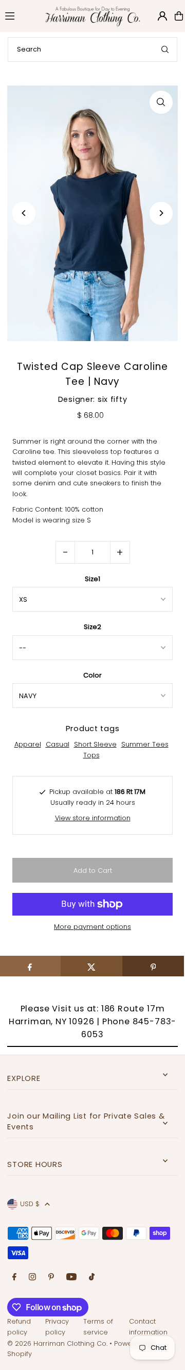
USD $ (30, 1203)
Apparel (27, 744)
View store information (93, 818)
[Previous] (23, 213)
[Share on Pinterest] (153, 966)
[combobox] (92, 49)
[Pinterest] (51, 1277)
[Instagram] (32, 1277)
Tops (91, 755)
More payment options (92, 926)
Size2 (92, 626)
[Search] (165, 49)
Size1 (92, 578)
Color (92, 675)
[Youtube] (71, 1277)
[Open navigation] (18, 15)
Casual (57, 744)
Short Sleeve (95, 744)
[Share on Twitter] (91, 966)
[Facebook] (14, 1277)
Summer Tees (145, 744)
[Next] (161, 213)
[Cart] (179, 16)
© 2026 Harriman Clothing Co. (58, 1343)
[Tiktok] (92, 1277)
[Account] (162, 16)
